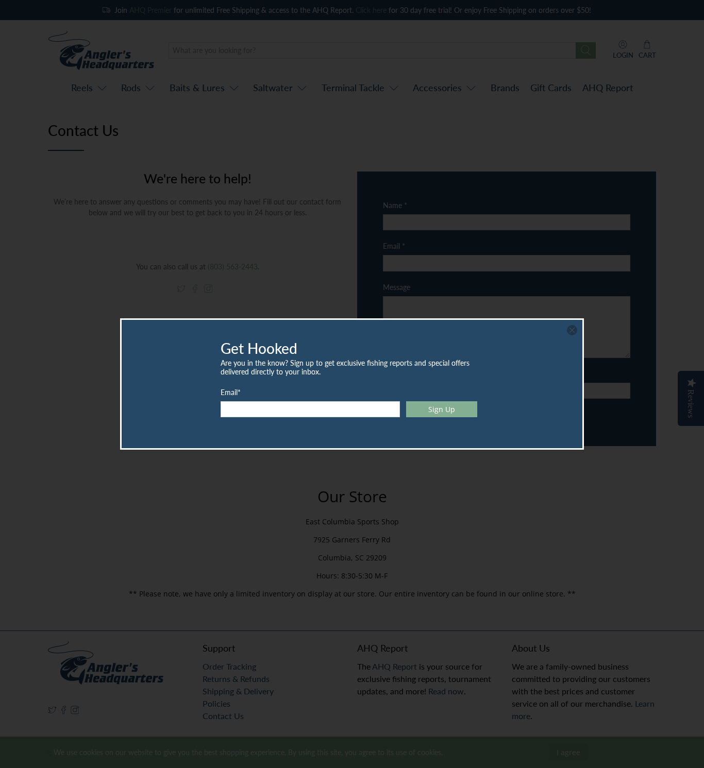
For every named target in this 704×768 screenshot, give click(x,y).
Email (231, 392)
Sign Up (441, 409)
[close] (572, 330)
